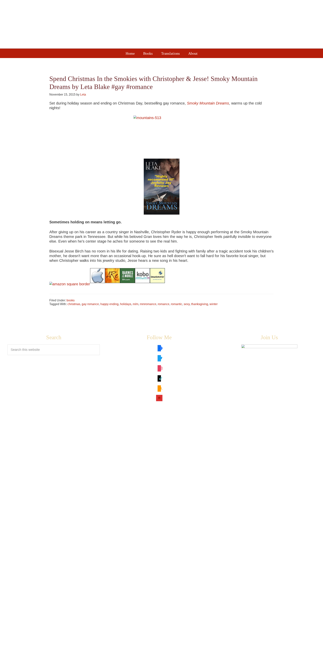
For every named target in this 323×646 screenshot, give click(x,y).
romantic (176, 304)
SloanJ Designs (208, 640)
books (71, 300)
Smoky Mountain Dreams (208, 103)
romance (163, 304)
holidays (125, 304)
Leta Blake (169, 25)
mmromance (148, 304)
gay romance (90, 304)
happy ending (109, 304)
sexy (187, 304)
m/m (135, 304)
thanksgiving (199, 304)
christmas (73, 304)
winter (214, 304)
